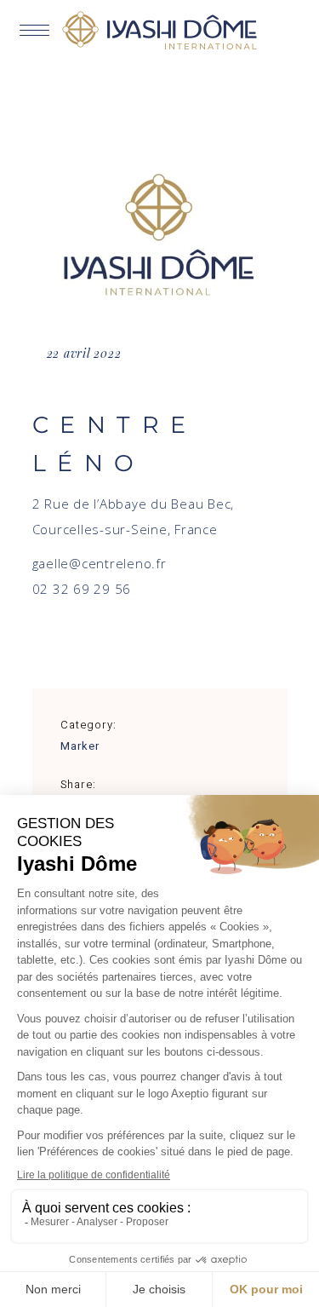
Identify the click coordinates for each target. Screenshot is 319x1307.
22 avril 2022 (84, 353)
